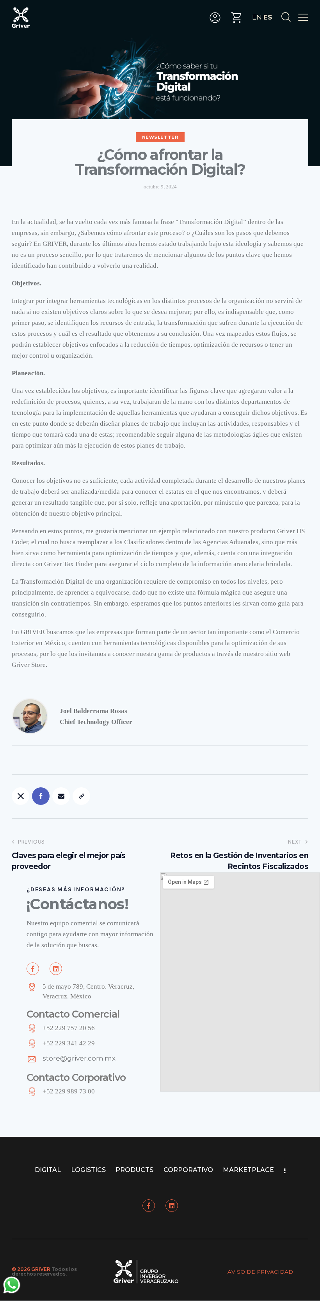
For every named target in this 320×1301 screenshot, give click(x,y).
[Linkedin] (56, 968)
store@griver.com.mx (79, 1058)
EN (257, 17)
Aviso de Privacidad (260, 1272)
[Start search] (285, 17)
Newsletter (160, 137)
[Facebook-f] (33, 968)
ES (267, 17)
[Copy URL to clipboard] (81, 796)
